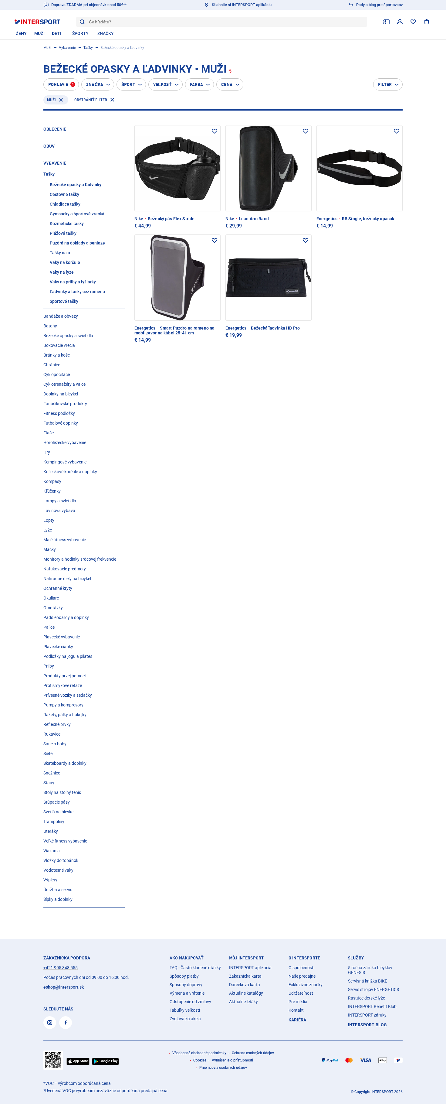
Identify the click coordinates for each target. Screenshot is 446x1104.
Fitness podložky (59, 413)
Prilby (48, 666)
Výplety (50, 879)
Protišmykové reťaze (62, 685)
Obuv (49, 146)
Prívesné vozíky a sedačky (67, 695)
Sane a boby (54, 743)
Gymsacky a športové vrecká (77, 213)
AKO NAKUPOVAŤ (187, 957)
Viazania (51, 850)
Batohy (50, 325)
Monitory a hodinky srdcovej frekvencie (79, 559)
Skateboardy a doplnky (64, 763)
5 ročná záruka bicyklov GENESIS (370, 970)
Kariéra (297, 1019)
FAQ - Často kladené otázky (195, 967)
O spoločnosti (301, 967)
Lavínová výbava (59, 510)
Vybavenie (67, 48)
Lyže (47, 530)
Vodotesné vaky (58, 870)
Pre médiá (298, 1001)
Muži (47, 48)
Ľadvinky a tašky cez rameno (77, 291)
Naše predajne (302, 976)
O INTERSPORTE (304, 957)
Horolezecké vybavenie (64, 442)
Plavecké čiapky (58, 646)
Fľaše (48, 432)
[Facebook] (65, 1022)
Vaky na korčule (65, 262)
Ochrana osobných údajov (253, 1053)
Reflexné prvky (57, 724)
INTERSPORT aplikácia (250, 967)
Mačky (49, 549)
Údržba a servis (57, 889)
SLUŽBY (356, 957)
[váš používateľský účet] (400, 22)
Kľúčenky (52, 491)
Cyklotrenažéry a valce (64, 384)
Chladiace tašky (65, 204)
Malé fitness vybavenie (64, 539)
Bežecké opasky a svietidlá (68, 335)
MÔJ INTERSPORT (246, 957)
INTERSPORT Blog (367, 1024)
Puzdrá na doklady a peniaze (77, 243)
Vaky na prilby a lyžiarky (73, 281)
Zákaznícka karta (245, 976)
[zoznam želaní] (413, 22)
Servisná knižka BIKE (367, 981)
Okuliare (51, 598)
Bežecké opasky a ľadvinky (75, 184)
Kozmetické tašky (67, 223)
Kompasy (52, 481)
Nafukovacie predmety (64, 568)
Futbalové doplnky (60, 423)
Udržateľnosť (301, 993)
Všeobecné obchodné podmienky (199, 1053)
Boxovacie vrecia (59, 345)
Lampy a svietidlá (59, 500)
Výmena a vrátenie (187, 993)
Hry (46, 452)
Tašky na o (60, 252)
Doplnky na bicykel (60, 393)
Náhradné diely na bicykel (67, 578)
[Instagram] (49, 1022)
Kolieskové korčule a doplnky (70, 471)
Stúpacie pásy (56, 802)
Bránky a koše (56, 355)
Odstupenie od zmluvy (190, 1001)
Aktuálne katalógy (246, 993)
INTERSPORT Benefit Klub (372, 1006)
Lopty (48, 520)
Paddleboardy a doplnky (66, 617)
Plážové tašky (63, 233)
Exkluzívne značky (306, 984)
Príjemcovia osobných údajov (223, 1067)
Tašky (88, 48)
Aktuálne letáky (243, 1001)
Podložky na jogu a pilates (67, 656)
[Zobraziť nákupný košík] (426, 22)
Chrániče (51, 364)
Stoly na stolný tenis (62, 792)
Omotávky (53, 607)
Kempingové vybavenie (64, 462)
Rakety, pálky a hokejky (64, 714)
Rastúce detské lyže (366, 998)
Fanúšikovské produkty (65, 403)
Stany (48, 782)
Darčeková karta (244, 984)
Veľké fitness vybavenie (65, 841)
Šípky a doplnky (58, 899)
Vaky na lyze (62, 272)
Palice (49, 627)
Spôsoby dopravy (186, 984)
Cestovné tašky (64, 194)
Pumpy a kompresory (63, 704)
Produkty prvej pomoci (64, 675)
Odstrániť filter (90, 99)
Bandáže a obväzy (60, 316)
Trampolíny (53, 821)
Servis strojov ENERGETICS (373, 989)
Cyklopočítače (56, 374)
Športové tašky (64, 301)
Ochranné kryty (57, 588)
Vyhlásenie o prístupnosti (232, 1060)
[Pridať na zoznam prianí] (214, 131)
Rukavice (51, 734)
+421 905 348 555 (60, 967)
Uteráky (50, 831)
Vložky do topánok (60, 860)
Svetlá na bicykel (58, 811)
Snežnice (51, 773)
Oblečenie (54, 129)
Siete (47, 753)
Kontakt (296, 1010)
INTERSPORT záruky (367, 1015)
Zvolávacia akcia (185, 1018)
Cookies (199, 1060)
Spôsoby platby (184, 976)
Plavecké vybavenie (61, 636)
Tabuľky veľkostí (185, 1010)
